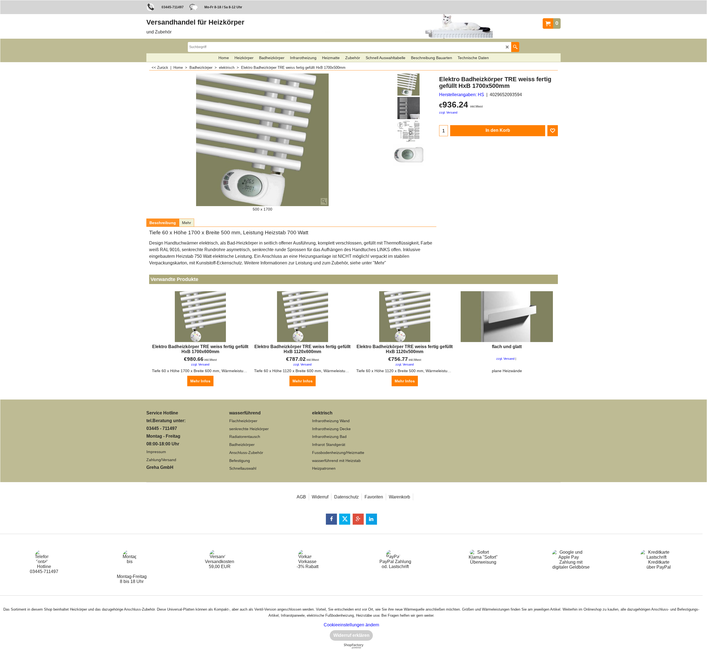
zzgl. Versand (448, 112)
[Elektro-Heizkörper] (408, 108)
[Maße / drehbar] (408, 131)
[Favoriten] (552, 130)
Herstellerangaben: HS (461, 94)
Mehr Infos (200, 381)
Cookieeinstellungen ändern (351, 624)
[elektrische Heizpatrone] (408, 155)
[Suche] (515, 47)
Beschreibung (162, 222)
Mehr (186, 222)
